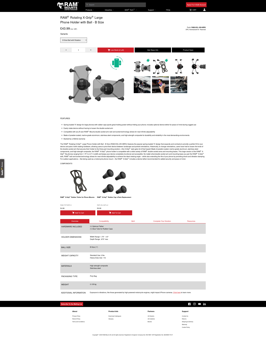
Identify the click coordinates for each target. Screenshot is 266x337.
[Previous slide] (29, 168)
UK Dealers (151, 316)
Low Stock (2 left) (117, 50)
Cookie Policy (186, 327)
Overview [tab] (74, 221)
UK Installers (151, 319)
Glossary (110, 319)
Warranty (184, 324)
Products (89, 10)
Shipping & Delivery (187, 321)
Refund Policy (76, 319)
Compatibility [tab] (104, 221)
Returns (184, 319)
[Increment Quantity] (66, 50)
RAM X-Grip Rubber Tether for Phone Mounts (77, 197)
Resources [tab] (191, 221)
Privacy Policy (76, 316)
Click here (177, 292)
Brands (150, 321)
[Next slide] (236, 168)
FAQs (168, 10)
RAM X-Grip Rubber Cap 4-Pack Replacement (114, 197)
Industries (108, 10)
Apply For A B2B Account (196, 5)
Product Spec (188, 50)
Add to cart (79, 213)
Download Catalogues (114, 316)
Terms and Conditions (78, 321)
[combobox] (117, 5)
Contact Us (185, 316)
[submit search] (87, 5)
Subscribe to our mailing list (71, 304)
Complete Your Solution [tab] (162, 221)
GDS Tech (130, 9)
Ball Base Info (152, 50)
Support (151, 10)
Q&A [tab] (133, 221)
